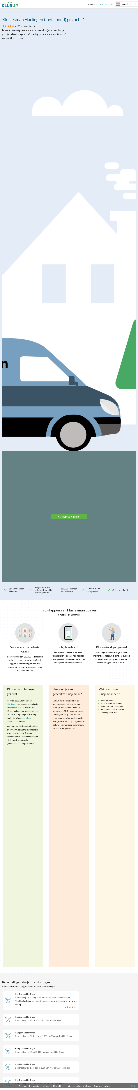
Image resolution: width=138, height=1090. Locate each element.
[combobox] (126, 4)
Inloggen (92, 4)
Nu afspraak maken (68, 516)
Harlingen (11, 704)
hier (63, 1086)
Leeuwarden (12, 721)
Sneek (24, 721)
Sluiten (134, 1086)
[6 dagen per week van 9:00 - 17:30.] (20, 4)
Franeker (26, 718)
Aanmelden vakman (105, 4)
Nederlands (126, 4)
